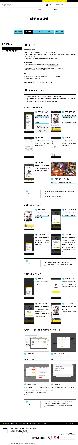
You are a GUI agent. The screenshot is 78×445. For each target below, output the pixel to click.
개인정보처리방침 (6, 423)
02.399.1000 (70, 434)
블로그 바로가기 (68, 423)
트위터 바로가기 (70, 423)
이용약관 (12, 423)
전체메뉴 (50, 5)
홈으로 (4, 9)
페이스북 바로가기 (66, 423)
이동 (73, 437)
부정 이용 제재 (59, 31)
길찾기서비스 (46, 1)
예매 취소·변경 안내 (39, 31)
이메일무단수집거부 (18, 423)
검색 (75, 5)
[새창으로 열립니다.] (38, 438)
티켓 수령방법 (55, 9)
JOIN (69, 1)
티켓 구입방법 (18, 31)
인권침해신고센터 (33, 423)
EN (46, 4)
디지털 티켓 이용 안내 (9, 51)
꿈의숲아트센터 (62, 1)
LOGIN (73, 1)
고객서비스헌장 (26, 423)
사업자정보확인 (25, 431)
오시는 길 (39, 423)
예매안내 (39, 9)
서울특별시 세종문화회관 (6, 4)
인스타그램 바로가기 (72, 423)
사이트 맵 (44, 423)
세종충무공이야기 (54, 1)
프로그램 (9, 9)
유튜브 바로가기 (74, 423)
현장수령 (10, 48)
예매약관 (50, 31)
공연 (23, 9)
